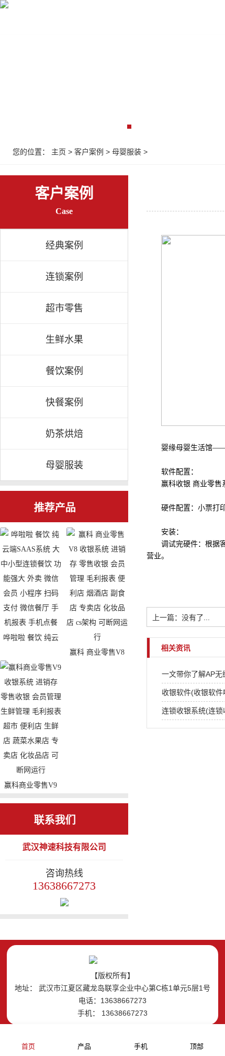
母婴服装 (126, 152)
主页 (58, 152)
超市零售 (64, 308)
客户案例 (89, 152)
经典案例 (64, 245)
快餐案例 (64, 402)
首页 (17, 22)
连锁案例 (64, 277)
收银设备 (63, 22)
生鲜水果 (64, 339)
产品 (84, 1046)
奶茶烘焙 (64, 434)
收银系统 (117, 22)
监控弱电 (171, 22)
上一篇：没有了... (181, 617)
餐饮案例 (64, 371)
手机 (141, 1046)
